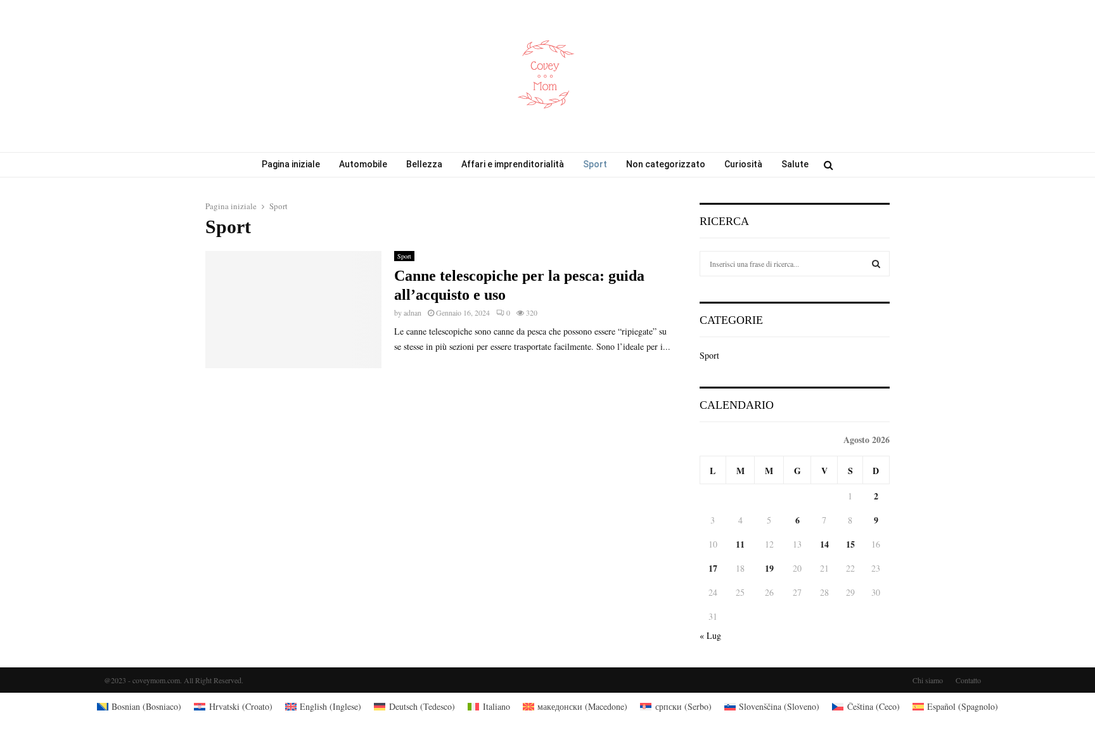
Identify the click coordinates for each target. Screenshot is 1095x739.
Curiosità (743, 164)
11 (740, 544)
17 (712, 568)
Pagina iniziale (291, 164)
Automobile (363, 164)
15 (850, 544)
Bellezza (424, 164)
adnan (412, 312)
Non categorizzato (665, 164)
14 (824, 544)
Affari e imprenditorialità (512, 164)
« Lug (710, 635)
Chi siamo (927, 680)
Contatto (968, 680)
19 (769, 568)
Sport (595, 164)
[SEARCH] (876, 263)
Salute (795, 164)
